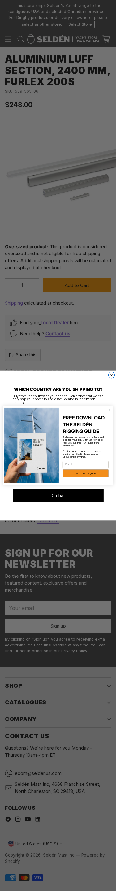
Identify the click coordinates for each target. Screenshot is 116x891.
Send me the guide (85, 473)
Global (58, 495)
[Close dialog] (111, 375)
